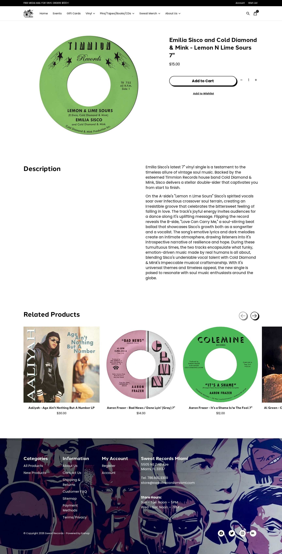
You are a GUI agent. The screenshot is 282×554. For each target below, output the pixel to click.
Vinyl (89, 13)
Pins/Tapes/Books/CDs (115, 13)
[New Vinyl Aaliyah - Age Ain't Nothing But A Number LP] (62, 365)
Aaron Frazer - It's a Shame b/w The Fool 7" (220, 407)
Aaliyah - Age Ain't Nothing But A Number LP (61, 407)
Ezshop (85, 533)
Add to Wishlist (203, 93)
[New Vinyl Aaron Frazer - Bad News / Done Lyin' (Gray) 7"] (141, 365)
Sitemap (70, 498)
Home (44, 13)
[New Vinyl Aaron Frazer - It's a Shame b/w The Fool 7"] (220, 365)
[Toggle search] (248, 13)
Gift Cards (74, 13)
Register (108, 465)
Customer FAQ (75, 491)
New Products (35, 472)
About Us (171, 13)
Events (57, 13)
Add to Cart (203, 81)
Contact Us (72, 472)
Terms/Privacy (75, 517)
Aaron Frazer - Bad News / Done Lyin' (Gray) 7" (141, 407)
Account (109, 472)
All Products (33, 465)
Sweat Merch (148, 13)
